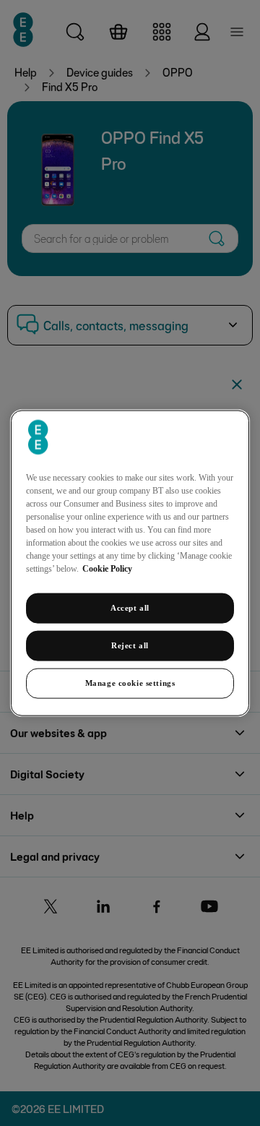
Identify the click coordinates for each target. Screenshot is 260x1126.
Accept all (130, 607)
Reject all (130, 645)
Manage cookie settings (130, 682)
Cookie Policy (107, 569)
